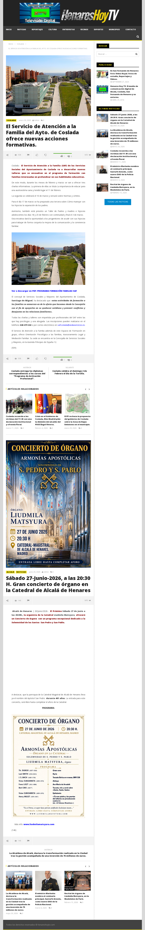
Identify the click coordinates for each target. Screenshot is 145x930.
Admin (36, 120)
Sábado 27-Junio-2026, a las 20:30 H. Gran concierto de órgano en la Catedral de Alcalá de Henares (48, 584)
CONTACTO (130, 29)
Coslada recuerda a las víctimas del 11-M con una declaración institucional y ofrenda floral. (19, 420)
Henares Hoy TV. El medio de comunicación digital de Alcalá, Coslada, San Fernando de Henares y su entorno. (124, 91)
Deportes (98, 29)
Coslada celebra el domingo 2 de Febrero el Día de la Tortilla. (69, 371)
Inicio (9, 29)
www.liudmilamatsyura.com (39, 824)
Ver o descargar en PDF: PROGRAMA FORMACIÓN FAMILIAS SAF (44, 291)
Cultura (52, 29)
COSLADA (11, 120)
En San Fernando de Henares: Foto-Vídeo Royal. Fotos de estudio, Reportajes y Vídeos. (124, 74)
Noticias (21, 29)
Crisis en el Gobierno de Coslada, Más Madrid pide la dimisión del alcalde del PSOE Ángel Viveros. (48, 420)
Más (87, 155)
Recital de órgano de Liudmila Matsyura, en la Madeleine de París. (76, 896)
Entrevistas (68, 29)
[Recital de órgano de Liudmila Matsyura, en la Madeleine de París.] (77, 881)
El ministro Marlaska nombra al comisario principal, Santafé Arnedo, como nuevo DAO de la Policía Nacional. (48, 899)
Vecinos (84, 29)
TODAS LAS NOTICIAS (117, 201)
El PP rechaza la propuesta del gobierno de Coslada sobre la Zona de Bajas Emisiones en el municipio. (77, 420)
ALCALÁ (10, 572)
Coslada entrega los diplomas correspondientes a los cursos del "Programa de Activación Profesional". (27, 373)
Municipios (114, 29)
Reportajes (37, 29)
